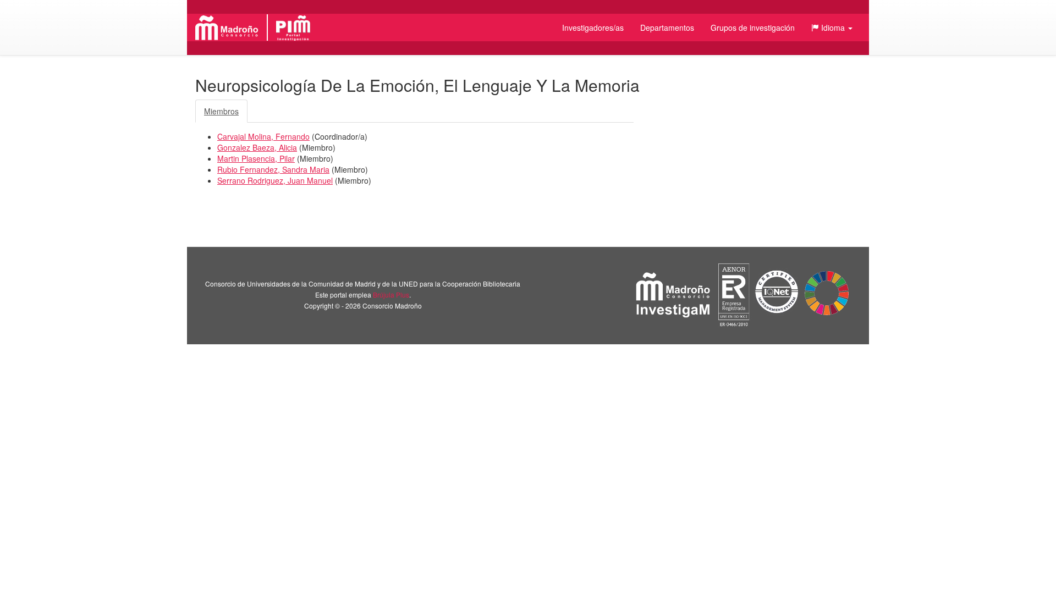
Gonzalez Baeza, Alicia (257, 147)
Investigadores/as (593, 27)
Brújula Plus (391, 294)
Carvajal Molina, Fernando (263, 136)
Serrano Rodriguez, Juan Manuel (275, 180)
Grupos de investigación (753, 27)
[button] (832, 27)
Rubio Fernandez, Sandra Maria (273, 169)
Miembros (221, 111)
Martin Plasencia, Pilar (256, 158)
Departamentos (667, 27)
